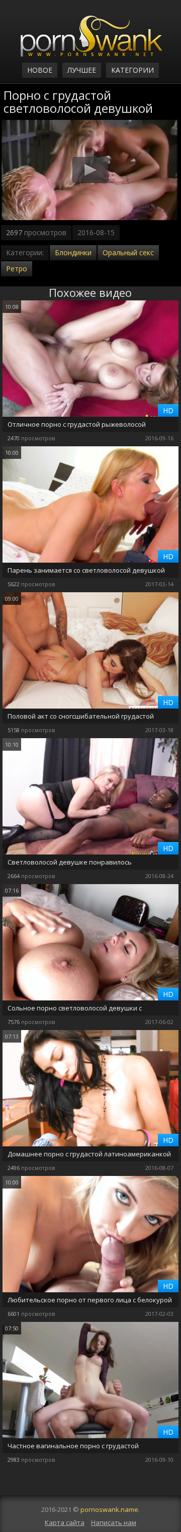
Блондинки (73, 252)
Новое (39, 70)
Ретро (16, 268)
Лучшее (81, 70)
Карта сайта (64, 1522)
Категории (132, 70)
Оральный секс (128, 252)
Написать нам (113, 1522)
